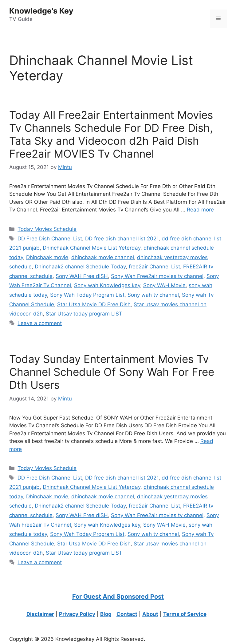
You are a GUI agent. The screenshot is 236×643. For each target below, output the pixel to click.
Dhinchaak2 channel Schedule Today (80, 266)
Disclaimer (40, 614)
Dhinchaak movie (47, 257)
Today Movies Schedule (47, 229)
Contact (126, 614)
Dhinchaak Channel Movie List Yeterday (91, 248)
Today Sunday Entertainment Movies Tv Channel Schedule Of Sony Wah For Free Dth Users (111, 371)
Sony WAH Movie (164, 285)
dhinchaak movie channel (102, 257)
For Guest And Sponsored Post (118, 596)
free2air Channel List (154, 266)
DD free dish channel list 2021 (122, 238)
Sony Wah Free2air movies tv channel (157, 276)
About (150, 614)
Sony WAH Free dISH (82, 276)
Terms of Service (184, 614)
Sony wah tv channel (153, 295)
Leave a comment (40, 323)
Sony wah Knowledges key (107, 285)
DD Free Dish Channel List (50, 238)
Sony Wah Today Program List (87, 295)
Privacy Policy (77, 614)
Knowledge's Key (41, 10)
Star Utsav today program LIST (84, 314)
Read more (200, 210)
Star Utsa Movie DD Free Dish (94, 304)
